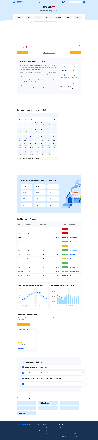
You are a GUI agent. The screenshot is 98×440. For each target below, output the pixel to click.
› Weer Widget (62, 436)
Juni (23, 52)
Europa (44, 2)
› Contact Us (73, 427)
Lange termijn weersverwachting (44, 402)
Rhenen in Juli (73, 254)
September (48, 17)
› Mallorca (48, 433)
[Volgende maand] (55, 115)
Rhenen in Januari (74, 228)
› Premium (61, 430)
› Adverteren (62, 433)
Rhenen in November (74, 271)
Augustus (39, 17)
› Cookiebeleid (73, 436)
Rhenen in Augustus (74, 258)
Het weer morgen (65, 408)
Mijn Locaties (51, 2)
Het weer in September (24, 408)
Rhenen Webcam (44, 408)
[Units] (63, 2)
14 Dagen (29, 17)
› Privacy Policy (73, 433)
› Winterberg (41, 430)
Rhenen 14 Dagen (23, 402)
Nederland (33, 2)
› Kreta (47, 427)
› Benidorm (40, 427)
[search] (84, 2)
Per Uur (68, 17)
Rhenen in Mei (73, 245)
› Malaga (48, 430)
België (39, 2)
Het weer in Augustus (66, 402)
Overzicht (19, 17)
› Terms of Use (73, 430)
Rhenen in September (75, 262)
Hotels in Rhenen (23, 324)
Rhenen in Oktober (74, 267)
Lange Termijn (58, 17)
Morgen (77, 17)
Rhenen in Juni (73, 250)
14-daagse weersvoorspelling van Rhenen (40, 87)
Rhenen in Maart (74, 237)
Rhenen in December (74, 275)
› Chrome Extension (63, 427)
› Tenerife (40, 433)
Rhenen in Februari (74, 233)
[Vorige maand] (19, 115)
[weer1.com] (19, 2)
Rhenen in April (73, 241)
